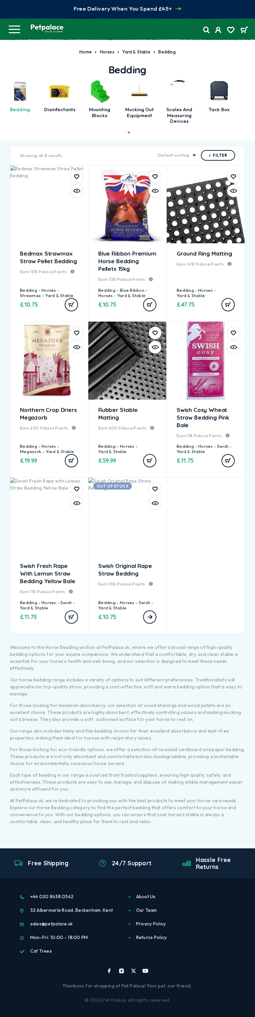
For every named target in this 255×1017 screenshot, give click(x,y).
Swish (222, 446)
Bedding (28, 290)
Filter (220, 155)
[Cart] (244, 30)
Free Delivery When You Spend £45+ (123, 8)
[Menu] (14, 29)
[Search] (206, 30)
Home (85, 51)
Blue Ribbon (132, 290)
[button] (126, 132)
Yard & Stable (136, 51)
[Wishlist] (231, 31)
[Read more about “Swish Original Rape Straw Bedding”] (149, 617)
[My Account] (218, 31)
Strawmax (30, 295)
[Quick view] (76, 191)
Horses (107, 51)
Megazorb (31, 451)
